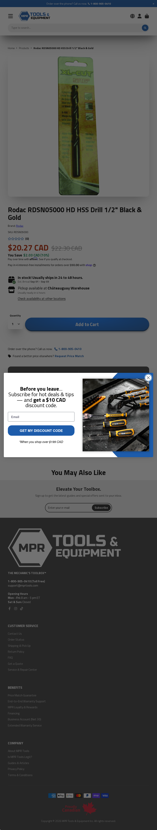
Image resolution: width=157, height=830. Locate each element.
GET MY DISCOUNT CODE (41, 430)
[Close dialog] (148, 377)
